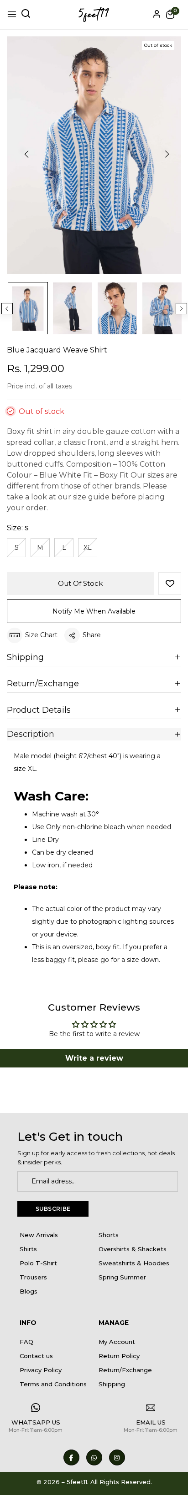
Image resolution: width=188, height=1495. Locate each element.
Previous (7, 308)
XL (88, 548)
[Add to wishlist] (169, 583)
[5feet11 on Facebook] (71, 1457)
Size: (18, 528)
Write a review (94, 1058)
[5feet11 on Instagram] (117, 1457)
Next (181, 308)
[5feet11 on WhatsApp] (94, 1457)
